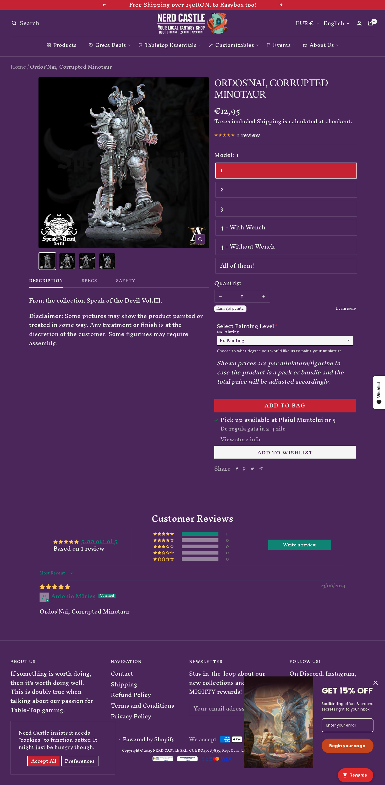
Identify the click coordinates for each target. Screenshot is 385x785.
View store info (240, 439)
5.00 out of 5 (99, 541)
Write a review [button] (300, 545)
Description (46, 281)
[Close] (375, 682)
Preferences (80, 761)
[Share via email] (261, 468)
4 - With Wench (242, 227)
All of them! (237, 265)
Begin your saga (347, 746)
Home (18, 67)
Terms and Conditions (142, 705)
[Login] (359, 23)
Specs (89, 281)
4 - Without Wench (247, 246)
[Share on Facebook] (237, 469)
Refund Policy (131, 695)
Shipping (124, 684)
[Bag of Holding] (370, 23)
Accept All (43, 761)
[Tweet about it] (252, 469)
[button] (163, 534)
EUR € (305, 23)
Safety (125, 281)
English (333, 23)
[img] (55, 586)
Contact (122, 673)
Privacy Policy (131, 716)
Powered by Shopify (148, 739)
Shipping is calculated (287, 121)
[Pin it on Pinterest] (244, 469)
